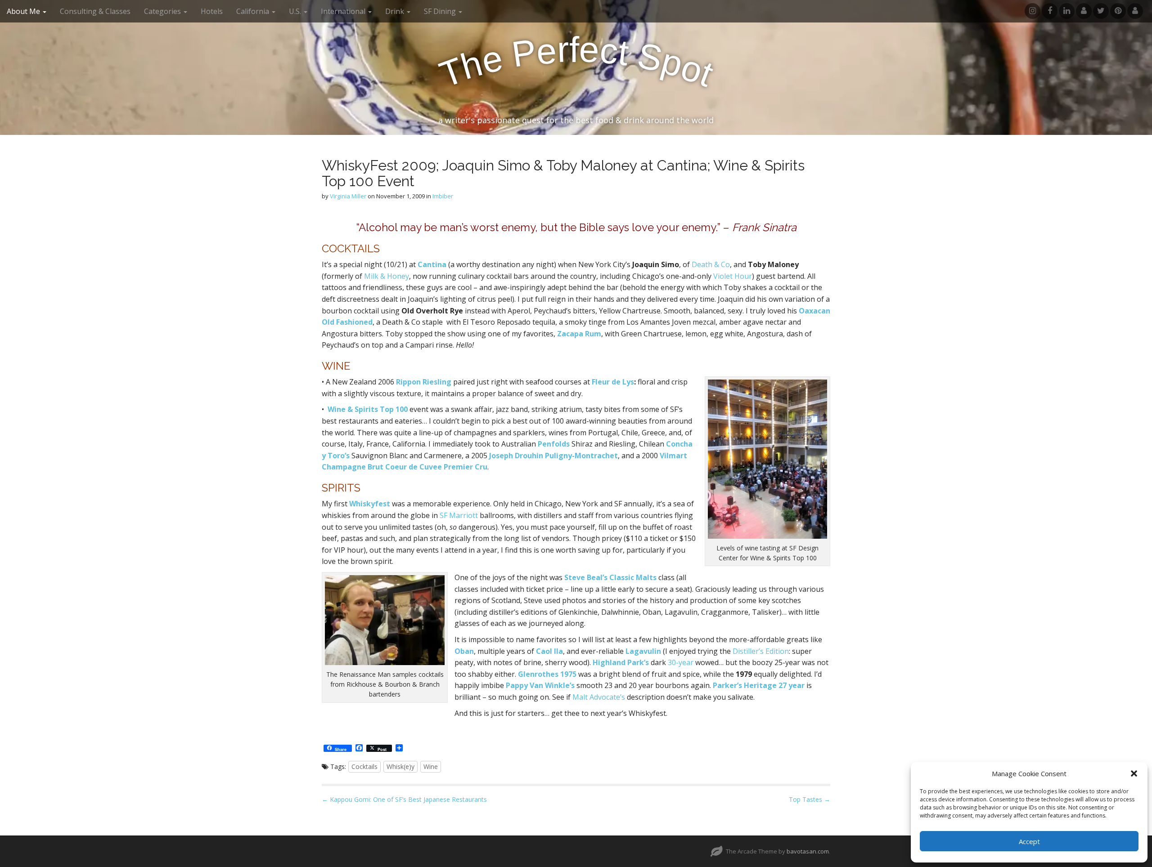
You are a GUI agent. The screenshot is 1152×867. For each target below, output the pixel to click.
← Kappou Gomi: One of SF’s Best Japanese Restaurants (404, 799)
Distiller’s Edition (761, 651)
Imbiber (442, 196)
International (344, 11)
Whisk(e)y (400, 766)
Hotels (212, 11)
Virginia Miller (348, 196)
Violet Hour (732, 276)
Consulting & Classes (95, 11)
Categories (163, 11)
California (253, 11)
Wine (430, 766)
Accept (1029, 841)
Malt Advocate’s (598, 697)
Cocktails (364, 766)
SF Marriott (459, 515)
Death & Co (711, 264)
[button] (1134, 773)
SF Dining (441, 11)
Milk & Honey (386, 276)
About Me (24, 11)
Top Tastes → (809, 799)
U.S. (296, 11)
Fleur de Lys (613, 382)
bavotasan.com (808, 851)
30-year (680, 662)
